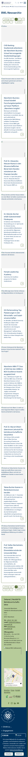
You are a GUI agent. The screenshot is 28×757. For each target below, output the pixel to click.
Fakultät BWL (2, 7)
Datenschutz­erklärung (16, 750)
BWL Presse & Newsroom (19, 6)
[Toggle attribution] (21, 683)
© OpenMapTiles (9, 683)
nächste (18, 22)
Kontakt (17, 690)
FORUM (5, 736)
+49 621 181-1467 (12, 620)
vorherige (7, 19)
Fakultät (7, 6)
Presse (12, 690)
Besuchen (7, 690)
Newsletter (7, 692)
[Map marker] (13, 676)
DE (20, 2)
